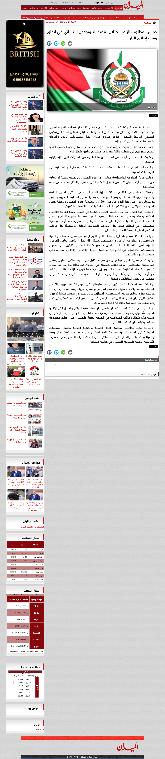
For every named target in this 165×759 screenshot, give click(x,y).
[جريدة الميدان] (25, 54)
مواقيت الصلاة (30, 667)
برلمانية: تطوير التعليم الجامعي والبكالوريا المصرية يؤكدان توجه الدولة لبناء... (49, 17)
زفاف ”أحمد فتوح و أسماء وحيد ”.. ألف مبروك (16, 504)
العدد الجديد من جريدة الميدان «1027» (17, 404)
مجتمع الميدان (31, 462)
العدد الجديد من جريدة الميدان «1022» (17, 416)
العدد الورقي (32, 397)
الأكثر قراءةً (33, 239)
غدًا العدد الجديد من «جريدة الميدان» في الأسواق (18, 429)
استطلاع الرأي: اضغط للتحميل (32, 526)
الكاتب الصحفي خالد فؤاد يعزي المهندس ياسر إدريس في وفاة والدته (16, 482)
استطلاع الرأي (31, 521)
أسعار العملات (31, 537)
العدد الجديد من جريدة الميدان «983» (17, 441)
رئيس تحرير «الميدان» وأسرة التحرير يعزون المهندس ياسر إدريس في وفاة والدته (34, 505)
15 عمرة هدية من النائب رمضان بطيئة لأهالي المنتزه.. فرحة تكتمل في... (34, 482)
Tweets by (39, 729)
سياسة (147, 22)
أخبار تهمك (33, 312)
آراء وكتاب (34, 96)
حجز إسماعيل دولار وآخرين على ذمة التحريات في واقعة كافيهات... (113, 17)
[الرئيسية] (118, 8)
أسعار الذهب (32, 590)
